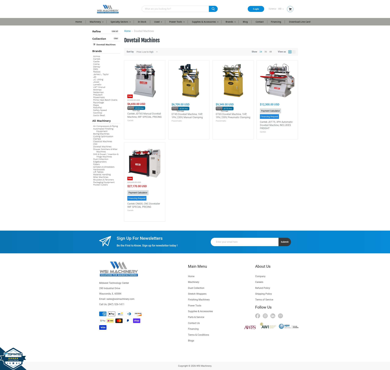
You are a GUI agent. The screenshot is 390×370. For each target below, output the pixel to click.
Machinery (95, 21)
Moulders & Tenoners (103, 179)
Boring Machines (101, 134)
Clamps (97, 139)
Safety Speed (100, 110)
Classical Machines (102, 141)
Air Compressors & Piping (105, 126)
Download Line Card (299, 21)
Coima (96, 64)
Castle (96, 61)
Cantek (96, 59)
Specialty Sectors (120, 21)
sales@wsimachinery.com (120, 299)
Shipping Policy (263, 293)
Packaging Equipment (104, 182)
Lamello (97, 84)
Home (78, 21)
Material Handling (102, 174)
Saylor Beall (99, 115)
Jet (94, 77)
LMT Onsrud (99, 87)
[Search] (213, 9)
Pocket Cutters (100, 184)
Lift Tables (98, 172)
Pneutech (98, 94)
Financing (276, 21)
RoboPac (97, 107)
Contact (260, 21)
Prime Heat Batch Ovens (105, 100)
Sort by (130, 51)
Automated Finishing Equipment (103, 130)
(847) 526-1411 (116, 304)
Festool (96, 71)
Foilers (96, 164)
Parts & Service (196, 317)
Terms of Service (264, 299)
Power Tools (176, 21)
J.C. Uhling (98, 79)
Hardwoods (99, 169)
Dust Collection (100, 159)
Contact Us (194, 323)
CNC (95, 144)
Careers (259, 282)
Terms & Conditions (198, 334)
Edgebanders (99, 161)
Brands (230, 21)
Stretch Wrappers (197, 293)
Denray (96, 66)
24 (261, 51)
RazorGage (98, 102)
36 (265, 51)
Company (260, 276)
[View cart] (290, 9)
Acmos (96, 56)
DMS (95, 69)
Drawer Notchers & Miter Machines (105, 150)
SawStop (97, 112)
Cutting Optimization (103, 136)
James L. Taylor (101, 74)
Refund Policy (262, 288)
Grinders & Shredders (103, 167)
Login (256, 9)
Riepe (96, 105)
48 (270, 51)
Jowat (96, 82)
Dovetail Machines (105, 44)
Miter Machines (100, 177)
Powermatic (99, 97)
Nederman (98, 92)
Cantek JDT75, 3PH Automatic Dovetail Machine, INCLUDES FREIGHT (276, 125)
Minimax (97, 89)
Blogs (191, 340)
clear (116, 38)
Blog (245, 21)
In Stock (142, 21)
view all (115, 31)
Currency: (273, 9)
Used (157, 21)
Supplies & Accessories (204, 21)
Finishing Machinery (199, 299)
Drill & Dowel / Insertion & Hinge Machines (105, 155)
